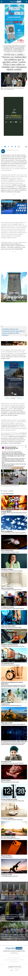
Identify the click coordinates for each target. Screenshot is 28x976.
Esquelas (21, 959)
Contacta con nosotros (14, 961)
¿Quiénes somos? (16, 958)
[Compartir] (1, 146)
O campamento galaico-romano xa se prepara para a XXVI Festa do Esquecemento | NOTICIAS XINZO (14, 936)
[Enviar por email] (26, 146)
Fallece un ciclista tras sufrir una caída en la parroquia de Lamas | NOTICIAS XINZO (13, 916)
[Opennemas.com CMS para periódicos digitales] (14, 968)
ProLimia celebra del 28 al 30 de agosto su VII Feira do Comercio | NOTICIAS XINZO (13, 897)
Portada (9, 958)
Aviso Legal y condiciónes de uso (11, 959)
